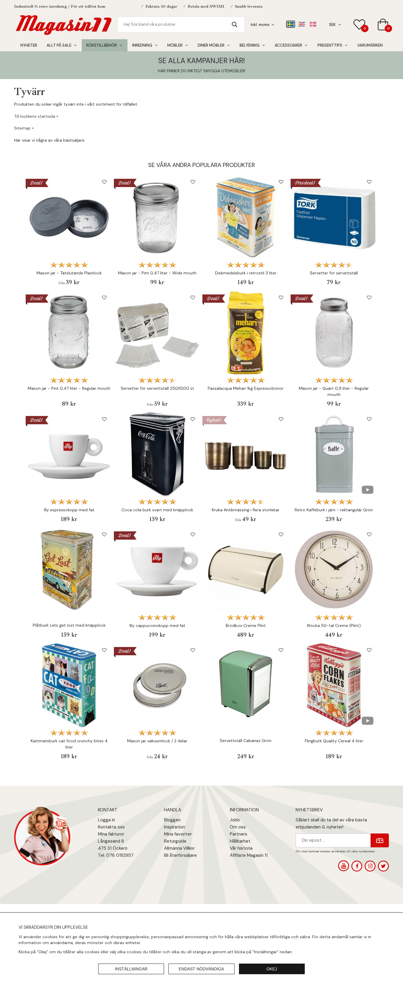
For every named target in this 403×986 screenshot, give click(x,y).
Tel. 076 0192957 (116, 855)
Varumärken (370, 45)
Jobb (235, 820)
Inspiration (174, 827)
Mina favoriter (178, 834)
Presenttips (329, 45)
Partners (238, 834)
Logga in (106, 820)
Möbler (175, 45)
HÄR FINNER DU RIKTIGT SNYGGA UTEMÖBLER (201, 70)
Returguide (175, 841)
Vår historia (241, 848)
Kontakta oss (111, 827)
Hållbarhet (240, 841)
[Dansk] (313, 24)
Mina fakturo (110, 834)
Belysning (250, 45)
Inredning (142, 45)
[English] (302, 24)
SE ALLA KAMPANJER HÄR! (201, 60)
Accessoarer (288, 45)
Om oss (238, 827)
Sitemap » (24, 128)
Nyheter (28, 45)
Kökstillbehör (101, 45)
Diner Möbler (211, 45)
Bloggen (172, 820)
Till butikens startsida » (36, 116)
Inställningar (131, 969)
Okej (271, 969)
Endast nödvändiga (201, 969)
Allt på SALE (59, 45)
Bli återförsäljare (180, 855)
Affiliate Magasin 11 (249, 855)
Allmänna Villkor (179, 848)
